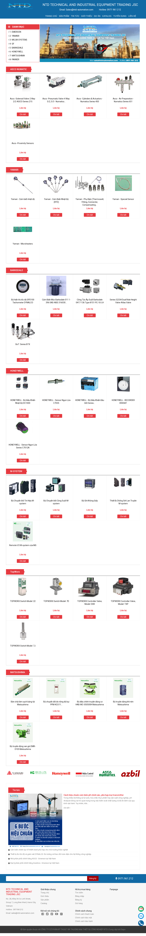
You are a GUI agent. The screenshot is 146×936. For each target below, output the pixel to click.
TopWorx (15, 571)
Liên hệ (132, 16)
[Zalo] (141, 916)
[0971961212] (141, 923)
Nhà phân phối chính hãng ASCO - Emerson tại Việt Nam (33, 859)
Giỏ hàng (79, 903)
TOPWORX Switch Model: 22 (23, 601)
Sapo (123, 929)
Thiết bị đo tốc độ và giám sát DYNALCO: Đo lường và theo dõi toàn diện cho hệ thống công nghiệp (50, 854)
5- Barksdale (16, 48)
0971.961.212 (125, 878)
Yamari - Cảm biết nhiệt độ (23, 199)
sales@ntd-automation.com (22, 913)
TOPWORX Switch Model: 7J (23, 646)
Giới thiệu (86, 16)
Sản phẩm (64, 16)
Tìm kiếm (79, 893)
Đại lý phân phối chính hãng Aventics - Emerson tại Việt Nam (34, 863)
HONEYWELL (17, 370)
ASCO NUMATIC (18, 69)
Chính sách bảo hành (84, 921)
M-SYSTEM (16, 471)
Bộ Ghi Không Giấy (90, 501)
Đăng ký (92, 878)
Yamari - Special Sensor (123, 199)
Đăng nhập (79, 896)
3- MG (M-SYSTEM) (18, 40)
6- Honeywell (16, 51)
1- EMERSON (15, 32)
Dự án (97, 16)
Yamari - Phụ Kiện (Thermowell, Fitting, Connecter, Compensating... (90, 202)
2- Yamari (14, 36)
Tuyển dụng (119, 16)
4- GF (11, 44)
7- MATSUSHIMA (17, 55)
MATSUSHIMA (17, 672)
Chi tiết (23, 114)
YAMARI (14, 169)
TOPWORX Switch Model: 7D (56, 601)
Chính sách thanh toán (84, 914)
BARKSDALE (16, 270)
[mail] (141, 909)
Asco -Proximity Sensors (23, 143)
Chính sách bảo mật (83, 918)
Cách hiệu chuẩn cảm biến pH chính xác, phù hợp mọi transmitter (94, 795)
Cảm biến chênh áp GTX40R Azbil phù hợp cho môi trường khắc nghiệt (39, 850)
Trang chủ (51, 16)
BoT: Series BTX (23, 344)
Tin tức (75, 16)
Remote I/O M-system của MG (22, 545)
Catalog (106, 16)
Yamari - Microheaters (23, 244)
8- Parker (14, 59)
